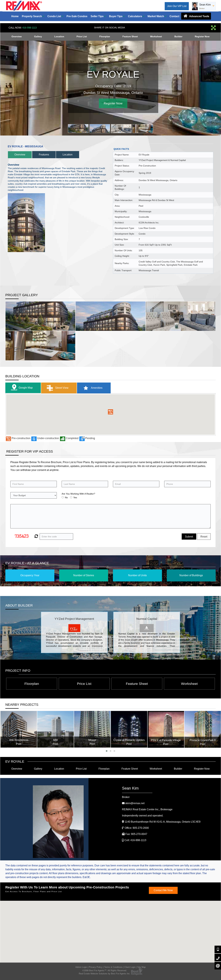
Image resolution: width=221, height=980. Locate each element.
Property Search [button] (32, 16)
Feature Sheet (130, 36)
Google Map (26, 387)
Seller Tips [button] (97, 16)
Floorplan (104, 36)
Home (15, 16)
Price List (82, 36)
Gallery (38, 36)
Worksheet (156, 36)
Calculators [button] (135, 16)
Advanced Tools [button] (199, 16)
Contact (174, 16)
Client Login (129, 967)
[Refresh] (36, 536)
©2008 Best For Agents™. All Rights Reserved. (104, 970)
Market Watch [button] (156, 16)
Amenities (96, 387)
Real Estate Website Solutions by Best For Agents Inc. (104, 973)
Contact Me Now (163, 890)
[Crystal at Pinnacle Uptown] (129, 729)
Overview (16, 36)
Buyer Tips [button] (116, 16)
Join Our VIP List (176, 6)
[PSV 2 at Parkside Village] (166, 729)
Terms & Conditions (113, 967)
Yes (75, 497)
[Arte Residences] (18, 729)
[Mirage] (92, 729)
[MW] (55, 729)
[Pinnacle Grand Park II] (202, 729)
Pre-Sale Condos (76, 16)
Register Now (202, 36)
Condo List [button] (54, 16)
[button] (110, 411)
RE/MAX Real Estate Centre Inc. (147, 809)
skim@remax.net (134, 803)
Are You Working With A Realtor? (78, 493)
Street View (61, 387)
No (66, 497)
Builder (178, 36)
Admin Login (81, 967)
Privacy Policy (95, 967)
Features (44, 154)
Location (59, 36)
